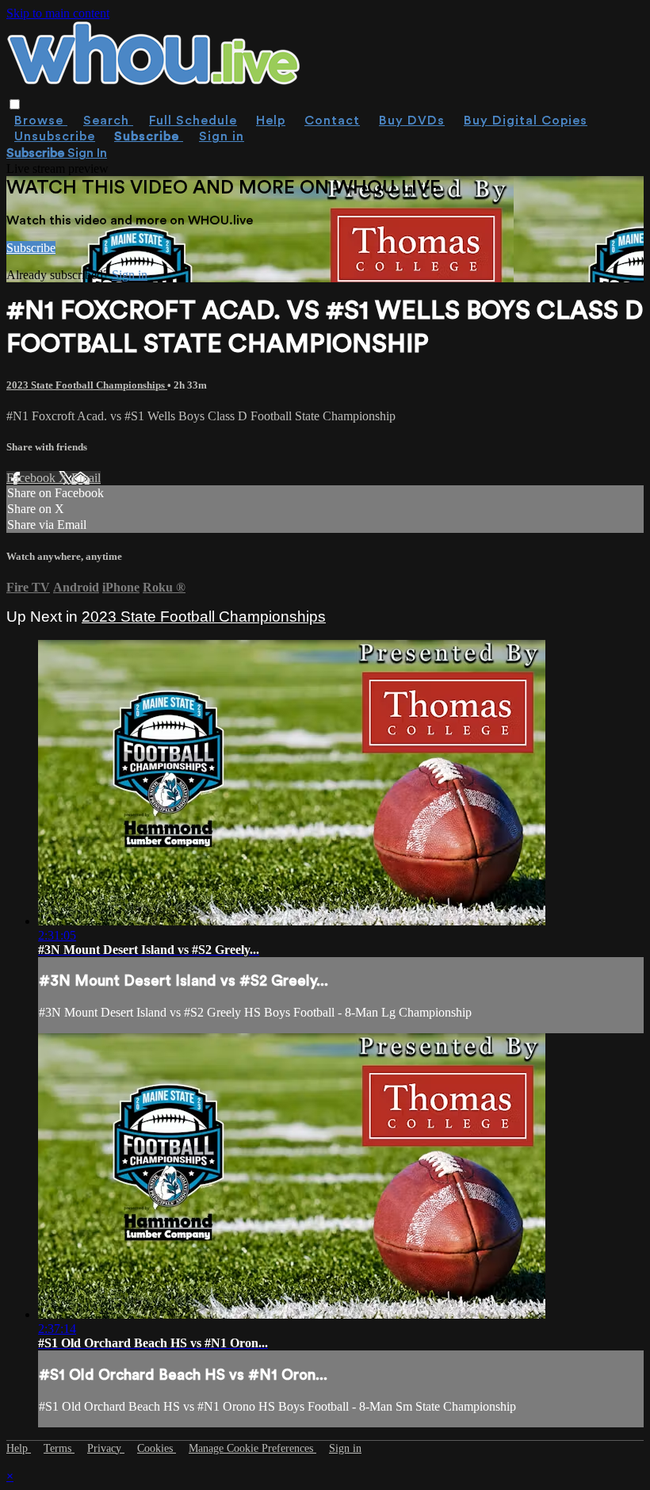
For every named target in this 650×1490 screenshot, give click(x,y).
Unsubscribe (54, 136)
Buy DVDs (412, 120)
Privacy (105, 1448)
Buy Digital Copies (525, 120)
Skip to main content (57, 13)
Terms (59, 1448)
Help (270, 120)
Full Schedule (193, 120)
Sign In (87, 153)
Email (86, 478)
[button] (15, 104)
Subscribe (30, 248)
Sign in (221, 136)
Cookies (156, 1448)
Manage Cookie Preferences (252, 1448)
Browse (40, 120)
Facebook (32, 478)
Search (108, 120)
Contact (332, 120)
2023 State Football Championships (86, 385)
